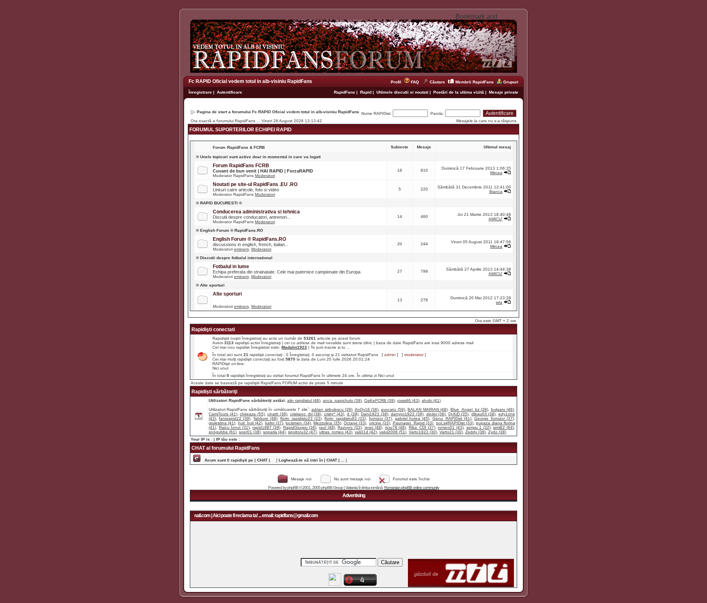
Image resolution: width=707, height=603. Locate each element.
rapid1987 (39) (266, 427)
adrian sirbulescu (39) (331, 409)
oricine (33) (379, 423)
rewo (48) (374, 427)
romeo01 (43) (451, 427)
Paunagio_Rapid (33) (413, 423)
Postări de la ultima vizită (458, 92)
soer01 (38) (250, 432)
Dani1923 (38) (374, 414)
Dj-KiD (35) (458, 414)
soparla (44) (274, 432)
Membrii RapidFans (474, 82)
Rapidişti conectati (213, 329)
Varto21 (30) (451, 432)
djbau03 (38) (483, 414)
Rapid (366, 92)
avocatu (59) (393, 409)
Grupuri (510, 82)
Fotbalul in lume (231, 266)
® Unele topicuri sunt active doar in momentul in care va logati (258, 157)
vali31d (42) (366, 432)
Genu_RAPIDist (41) (451, 418)
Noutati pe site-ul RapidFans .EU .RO (255, 184)
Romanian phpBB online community (411, 487)
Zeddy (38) (475, 432)
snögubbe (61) (222, 432)
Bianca (495, 191)
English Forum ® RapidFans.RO (249, 239)
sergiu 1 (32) (478, 427)
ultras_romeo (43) (335, 432)
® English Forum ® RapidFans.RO (229, 230)
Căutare (437, 82)
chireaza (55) (252, 414)
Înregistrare (200, 92)
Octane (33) (355, 423)
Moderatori (265, 175)
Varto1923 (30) (423, 432)
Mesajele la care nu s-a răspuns (486, 121)
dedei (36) (436, 414)
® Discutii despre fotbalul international (234, 258)
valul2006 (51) (392, 432)
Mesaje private (503, 92)
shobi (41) (431, 400)
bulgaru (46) (502, 409)
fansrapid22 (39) (234, 418)
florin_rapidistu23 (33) (301, 418)
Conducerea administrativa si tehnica (256, 212)
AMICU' (495, 219)
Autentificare (229, 92)
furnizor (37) (380, 418)
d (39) (352, 414)
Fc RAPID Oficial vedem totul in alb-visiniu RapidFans (250, 81)
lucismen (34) (298, 423)
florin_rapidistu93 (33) (345, 418)
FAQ (415, 82)
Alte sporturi (227, 294)
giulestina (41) (222, 423)
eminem (241, 249)
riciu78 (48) (395, 427)
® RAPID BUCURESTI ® (219, 203)
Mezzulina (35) (327, 423)
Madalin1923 (294, 347)
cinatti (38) (277, 414)
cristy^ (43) (334, 414)
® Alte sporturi (210, 285)
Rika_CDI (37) (422, 427)
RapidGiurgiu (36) (300, 427)
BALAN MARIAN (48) (428, 409)
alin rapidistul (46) (303, 400)
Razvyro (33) (350, 427)
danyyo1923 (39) (407, 414)
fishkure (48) (265, 418)
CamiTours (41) (223, 414)
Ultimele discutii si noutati (402, 92)
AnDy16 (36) (366, 409)
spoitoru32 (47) (302, 432)
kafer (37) (274, 423)
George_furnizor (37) (494, 418)
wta (499, 302)
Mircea (496, 172)
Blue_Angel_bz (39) (469, 409)
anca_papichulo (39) (342, 400)
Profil (397, 82)
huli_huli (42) (250, 423)
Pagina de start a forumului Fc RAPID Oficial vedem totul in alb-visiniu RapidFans (278, 112)
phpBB (292, 487)
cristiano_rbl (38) (306, 414)
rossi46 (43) (408, 400)
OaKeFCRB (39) (379, 400)
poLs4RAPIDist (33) (454, 423)
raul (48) (327, 427)
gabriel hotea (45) (412, 418)
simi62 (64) (503, 427)
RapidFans (345, 92)
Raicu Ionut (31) (234, 427)
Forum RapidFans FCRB (241, 165)
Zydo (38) (497, 432)
